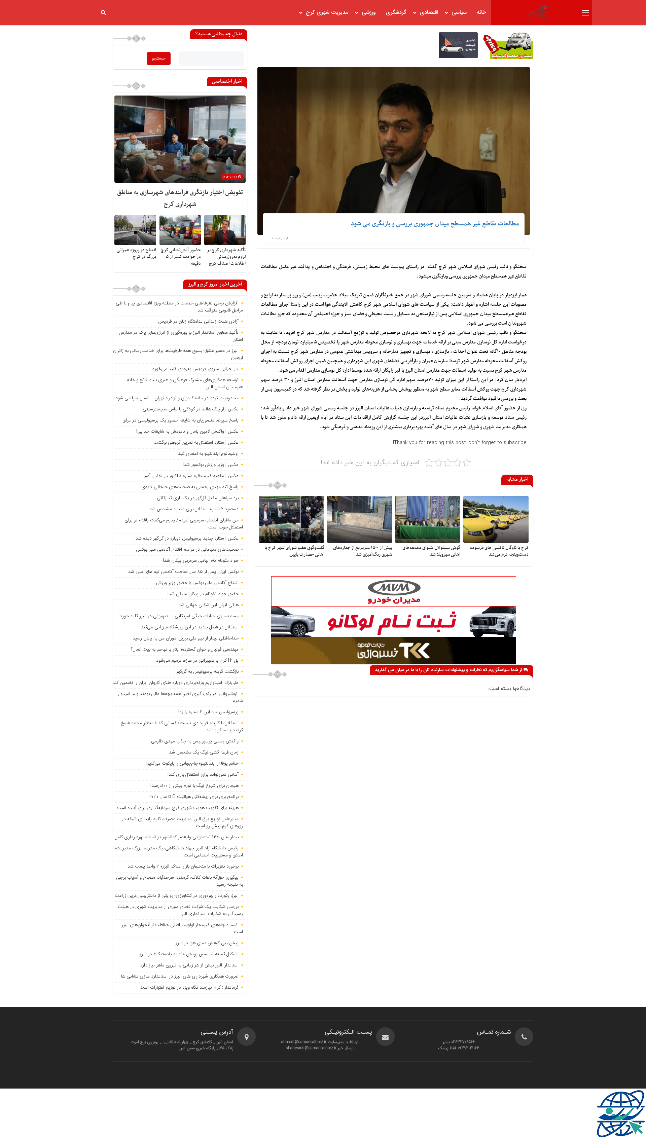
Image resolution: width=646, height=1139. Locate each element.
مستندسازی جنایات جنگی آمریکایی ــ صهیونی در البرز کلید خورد (179, 616)
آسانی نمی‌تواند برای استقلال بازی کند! (203, 775)
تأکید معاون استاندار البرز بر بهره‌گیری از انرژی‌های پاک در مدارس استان (181, 336)
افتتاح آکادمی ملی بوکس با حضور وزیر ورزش (197, 583)
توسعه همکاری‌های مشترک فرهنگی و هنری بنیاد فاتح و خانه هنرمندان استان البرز (185, 383)
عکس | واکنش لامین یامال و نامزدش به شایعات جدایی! (187, 432)
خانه (481, 12)
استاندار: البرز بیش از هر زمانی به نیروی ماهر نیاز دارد (189, 965)
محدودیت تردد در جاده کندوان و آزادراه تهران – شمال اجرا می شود (177, 398)
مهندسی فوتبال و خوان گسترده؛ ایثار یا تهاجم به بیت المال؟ (185, 650)
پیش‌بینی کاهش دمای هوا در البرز (207, 943)
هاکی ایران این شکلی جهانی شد (208, 605)
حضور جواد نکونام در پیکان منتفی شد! (203, 594)
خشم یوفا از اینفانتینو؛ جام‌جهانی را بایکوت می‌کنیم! (192, 764)
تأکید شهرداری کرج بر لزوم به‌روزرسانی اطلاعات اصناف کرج (226, 257)
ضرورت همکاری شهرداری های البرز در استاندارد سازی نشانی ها (180, 976)
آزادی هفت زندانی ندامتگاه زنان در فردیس (198, 322)
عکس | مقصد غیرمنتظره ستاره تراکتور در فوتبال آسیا (191, 476)
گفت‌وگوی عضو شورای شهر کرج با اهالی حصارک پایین (294, 551)
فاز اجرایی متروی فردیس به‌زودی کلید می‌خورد (195, 369)
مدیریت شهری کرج (327, 12)
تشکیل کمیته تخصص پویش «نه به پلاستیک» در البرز (189, 954)
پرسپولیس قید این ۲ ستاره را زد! (208, 712)
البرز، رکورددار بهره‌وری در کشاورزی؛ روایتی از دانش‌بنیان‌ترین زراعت (177, 896)
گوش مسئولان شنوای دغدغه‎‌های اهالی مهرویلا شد (431, 551)
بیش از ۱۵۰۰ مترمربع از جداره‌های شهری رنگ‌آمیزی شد (362, 551)
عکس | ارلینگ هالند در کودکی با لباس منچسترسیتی (191, 409)
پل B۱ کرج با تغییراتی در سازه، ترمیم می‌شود (197, 661)
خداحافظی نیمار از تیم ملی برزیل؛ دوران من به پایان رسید (186, 638)
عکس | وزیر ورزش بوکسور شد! (211, 465)
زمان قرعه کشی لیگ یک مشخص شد (204, 752)
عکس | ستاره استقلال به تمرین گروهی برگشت (196, 443)
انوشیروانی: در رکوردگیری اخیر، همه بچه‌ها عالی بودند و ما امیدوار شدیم (180, 697)
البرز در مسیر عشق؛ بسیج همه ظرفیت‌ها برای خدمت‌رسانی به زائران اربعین (178, 354)
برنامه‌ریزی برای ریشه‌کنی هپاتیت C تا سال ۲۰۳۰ (194, 797)
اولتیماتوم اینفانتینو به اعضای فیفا (208, 454)
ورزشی (369, 12)
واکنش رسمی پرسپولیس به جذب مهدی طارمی (195, 741)
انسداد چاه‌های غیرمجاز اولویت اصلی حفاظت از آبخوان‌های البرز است (182, 928)
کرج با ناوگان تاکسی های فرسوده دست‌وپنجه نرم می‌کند (499, 551)
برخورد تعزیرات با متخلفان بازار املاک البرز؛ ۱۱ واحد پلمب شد (183, 866)
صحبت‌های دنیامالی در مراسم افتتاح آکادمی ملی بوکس (187, 550)
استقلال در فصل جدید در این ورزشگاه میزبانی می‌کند (190, 627)
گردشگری (396, 12)
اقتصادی (429, 12)
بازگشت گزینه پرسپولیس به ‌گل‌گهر (207, 672)
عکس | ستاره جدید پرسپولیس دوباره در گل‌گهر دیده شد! (187, 539)
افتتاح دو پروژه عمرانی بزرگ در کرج (136, 253)
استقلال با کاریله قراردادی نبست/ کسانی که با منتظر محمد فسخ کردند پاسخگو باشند (182, 726)
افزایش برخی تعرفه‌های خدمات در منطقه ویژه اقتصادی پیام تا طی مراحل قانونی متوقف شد (179, 307)
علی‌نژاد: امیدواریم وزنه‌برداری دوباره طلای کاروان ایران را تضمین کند (175, 683)
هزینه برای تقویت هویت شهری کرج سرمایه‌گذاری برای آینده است (178, 808)
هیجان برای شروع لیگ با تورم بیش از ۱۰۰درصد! (194, 786)
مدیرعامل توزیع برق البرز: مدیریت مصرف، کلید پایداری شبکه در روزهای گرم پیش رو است (182, 822)
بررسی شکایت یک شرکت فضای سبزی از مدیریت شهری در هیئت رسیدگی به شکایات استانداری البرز (180, 910)
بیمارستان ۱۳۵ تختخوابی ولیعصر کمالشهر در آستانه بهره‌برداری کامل (177, 837)
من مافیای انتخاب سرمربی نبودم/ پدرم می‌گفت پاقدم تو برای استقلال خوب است (183, 523)
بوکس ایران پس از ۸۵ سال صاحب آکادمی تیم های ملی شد (183, 572)
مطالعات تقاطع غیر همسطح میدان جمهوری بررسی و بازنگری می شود (435, 223)
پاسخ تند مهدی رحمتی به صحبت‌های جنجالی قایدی (190, 487)
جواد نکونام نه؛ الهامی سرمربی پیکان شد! (201, 561)
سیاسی (459, 12)
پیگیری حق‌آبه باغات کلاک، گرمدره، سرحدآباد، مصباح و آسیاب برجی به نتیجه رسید (179, 881)
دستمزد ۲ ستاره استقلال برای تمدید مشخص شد (194, 509)
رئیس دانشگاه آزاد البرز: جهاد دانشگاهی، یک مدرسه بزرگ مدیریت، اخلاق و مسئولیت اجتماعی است (179, 851)
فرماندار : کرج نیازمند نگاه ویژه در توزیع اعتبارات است (189, 988)
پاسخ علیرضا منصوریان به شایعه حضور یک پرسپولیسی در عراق (180, 420)
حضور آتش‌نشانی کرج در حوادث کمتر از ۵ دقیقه (181, 257)
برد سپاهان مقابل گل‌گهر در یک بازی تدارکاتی (198, 498)
